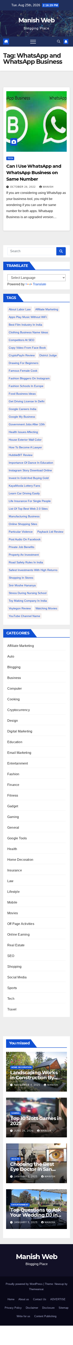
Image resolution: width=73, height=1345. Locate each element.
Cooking (13, 699)
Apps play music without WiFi (28, 317)
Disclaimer (32, 1307)
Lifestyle (13, 891)
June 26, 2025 (24, 1130)
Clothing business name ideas (28, 332)
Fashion (13, 774)
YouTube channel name (24, 616)
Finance (13, 785)
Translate (39, 284)
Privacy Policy (13, 1307)
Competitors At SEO (21, 340)
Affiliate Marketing (46, 309)
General (13, 827)
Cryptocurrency (18, 710)
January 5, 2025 (26, 1176)
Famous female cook (23, 370)
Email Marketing (19, 752)
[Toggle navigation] (33, 41)
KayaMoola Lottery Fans (24, 485)
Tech (10, 158)
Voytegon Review (20, 608)
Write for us (23, 1316)
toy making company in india (28, 600)
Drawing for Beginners (23, 363)
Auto (10, 656)
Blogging (14, 667)
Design (12, 720)
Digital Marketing (19, 731)
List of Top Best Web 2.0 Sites (28, 508)
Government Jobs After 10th (27, 424)
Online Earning (18, 934)
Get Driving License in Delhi (26, 401)
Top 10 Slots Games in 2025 (35, 1120)
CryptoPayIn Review (22, 355)
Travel (11, 1009)
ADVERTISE (57, 1299)
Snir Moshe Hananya (22, 585)
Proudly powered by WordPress (24, 1283)
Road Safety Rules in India (26, 562)
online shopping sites (23, 524)
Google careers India (22, 409)
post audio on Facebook (25, 539)
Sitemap (63, 1307)
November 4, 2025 (27, 1085)
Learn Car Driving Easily (24, 493)
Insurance (14, 870)
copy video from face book (27, 347)
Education (14, 742)
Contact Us (39, 1299)
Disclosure (48, 1307)
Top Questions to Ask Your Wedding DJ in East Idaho (35, 1215)
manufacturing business (24, 516)
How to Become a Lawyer (25, 447)
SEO (10, 956)
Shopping (14, 966)
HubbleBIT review (20, 455)
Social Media (17, 977)
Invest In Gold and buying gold (29, 478)
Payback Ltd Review (50, 531)
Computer (14, 688)
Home (11, 1299)
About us (23, 1299)
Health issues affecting (23, 432)
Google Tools (17, 838)
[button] (58, 41)
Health (12, 849)
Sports (12, 988)
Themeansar (36, 1289)
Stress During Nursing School (27, 593)
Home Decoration (20, 859)
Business (14, 678)
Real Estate (16, 945)
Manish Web (36, 20)
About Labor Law (20, 309)
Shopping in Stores (21, 577)
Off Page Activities (20, 924)
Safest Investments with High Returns (33, 570)
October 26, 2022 (23, 186)
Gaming (13, 817)
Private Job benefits (21, 547)
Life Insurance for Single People (30, 501)
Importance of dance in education (31, 462)
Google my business (22, 416)
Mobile (12, 902)
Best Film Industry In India (25, 324)
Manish (48, 186)
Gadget (12, 806)
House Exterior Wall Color (25, 439)
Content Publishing (45, 1316)
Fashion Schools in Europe (26, 386)
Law (10, 881)
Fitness (12, 795)
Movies (12, 913)
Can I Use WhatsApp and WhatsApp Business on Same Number (33, 172)
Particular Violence (21, 531)
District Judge (48, 355)
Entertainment (17, 763)
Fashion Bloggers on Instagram (29, 378)
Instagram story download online (30, 470)
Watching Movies (46, 608)
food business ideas (22, 393)
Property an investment (24, 554)
